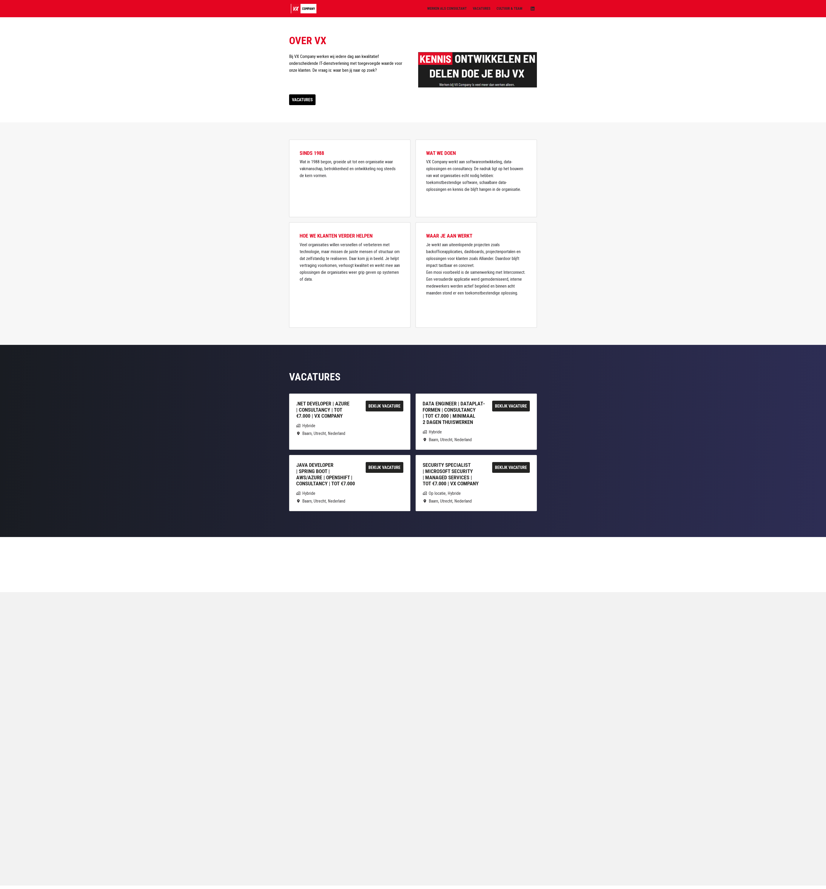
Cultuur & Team (509, 8)
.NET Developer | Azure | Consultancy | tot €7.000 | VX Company (323, 410)
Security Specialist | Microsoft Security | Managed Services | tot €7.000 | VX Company (451, 474)
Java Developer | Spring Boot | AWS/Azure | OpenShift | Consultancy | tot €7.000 (325, 474)
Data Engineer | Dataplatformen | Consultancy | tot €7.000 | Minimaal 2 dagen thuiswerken (454, 413)
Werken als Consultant (447, 8)
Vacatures (481, 8)
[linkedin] (532, 8)
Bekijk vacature (384, 406)
